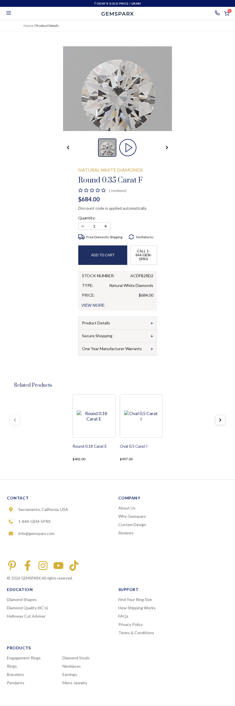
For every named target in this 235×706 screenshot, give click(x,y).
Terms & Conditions (136, 632)
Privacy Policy (130, 624)
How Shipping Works (137, 607)
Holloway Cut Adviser (26, 616)
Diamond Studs (76, 657)
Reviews (126, 532)
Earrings (69, 674)
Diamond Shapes (22, 599)
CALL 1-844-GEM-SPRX (144, 255)
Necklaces (71, 666)
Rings (12, 666)
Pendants (15, 682)
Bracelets (15, 674)
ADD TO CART (102, 255)
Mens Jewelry (74, 682)
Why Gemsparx (132, 516)
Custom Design (132, 524)
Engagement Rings (24, 657)
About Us (127, 507)
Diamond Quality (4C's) (27, 607)
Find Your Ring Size (135, 599)
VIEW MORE (93, 305)
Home (28, 25)
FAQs (123, 616)
